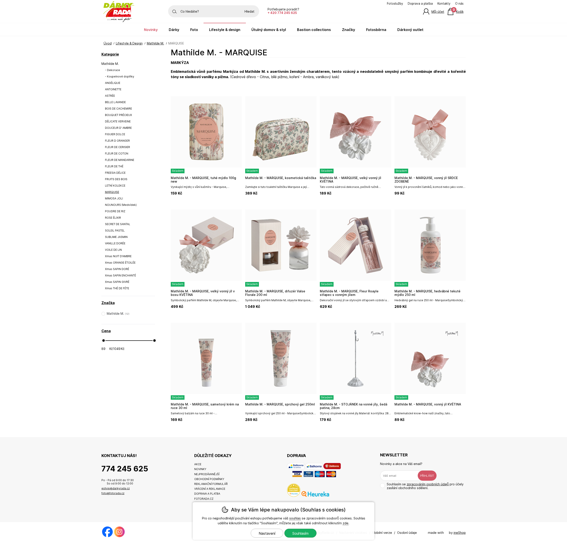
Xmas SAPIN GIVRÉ (117, 282)
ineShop (460, 532)
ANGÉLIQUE (112, 83)
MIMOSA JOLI (114, 198)
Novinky (151, 29)
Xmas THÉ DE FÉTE (117, 288)
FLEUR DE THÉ (114, 166)
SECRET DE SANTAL (117, 224)
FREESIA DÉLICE (115, 172)
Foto (194, 29)
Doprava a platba (420, 3)
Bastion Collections (314, 29)
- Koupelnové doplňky (119, 76)
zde (345, 523)
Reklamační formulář (211, 484)
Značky (348, 29)
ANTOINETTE (113, 89)
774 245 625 (124, 468)
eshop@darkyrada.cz (115, 488)
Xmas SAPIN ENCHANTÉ (120, 275)
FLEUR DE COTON (116, 153)
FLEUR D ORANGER (117, 140)
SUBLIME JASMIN (116, 237)
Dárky (174, 29)
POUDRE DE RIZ (115, 211)
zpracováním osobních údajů (428, 484)
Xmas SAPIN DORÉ (117, 269)
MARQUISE (112, 192)
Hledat (249, 11)
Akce (197, 464)
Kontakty (443, 3)
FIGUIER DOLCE (115, 134)
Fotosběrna (376, 29)
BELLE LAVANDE (115, 102)
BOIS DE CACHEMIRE (118, 108)
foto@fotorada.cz (112, 493)
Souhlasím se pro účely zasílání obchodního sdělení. (425, 486)
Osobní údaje (407, 532)
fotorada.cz (204, 498)
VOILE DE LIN (113, 249)
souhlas (295, 518)
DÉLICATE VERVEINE (118, 121)
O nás (459, 3)
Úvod (108, 43)
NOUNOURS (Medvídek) (121, 204)
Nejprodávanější (206, 474)
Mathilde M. (110, 64)
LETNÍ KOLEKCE (115, 185)
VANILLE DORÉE (115, 243)
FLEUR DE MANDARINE (119, 160)
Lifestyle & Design (129, 43)
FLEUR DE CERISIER (117, 147)
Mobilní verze (382, 532)
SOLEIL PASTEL (115, 230)
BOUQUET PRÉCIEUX (118, 115)
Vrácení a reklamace (209, 488)
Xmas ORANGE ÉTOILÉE (120, 262)
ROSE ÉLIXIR (113, 217)
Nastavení (267, 533)
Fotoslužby (395, 3)
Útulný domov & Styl (268, 29)
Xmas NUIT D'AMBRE (118, 256)
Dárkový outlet (410, 29)
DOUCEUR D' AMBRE (118, 127)
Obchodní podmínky (209, 479)
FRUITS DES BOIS (116, 179)
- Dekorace (112, 70)
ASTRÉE (110, 95)
